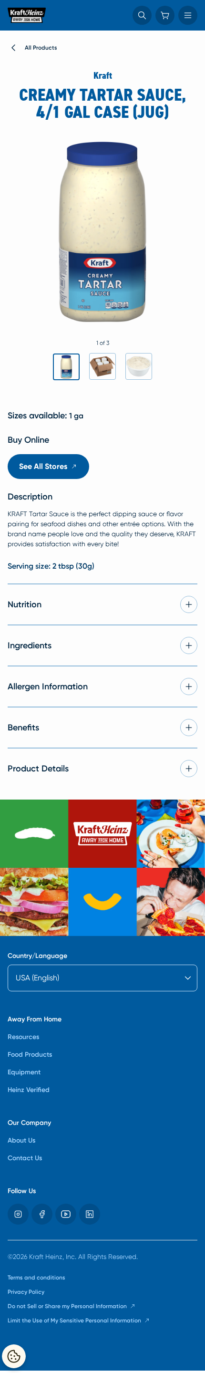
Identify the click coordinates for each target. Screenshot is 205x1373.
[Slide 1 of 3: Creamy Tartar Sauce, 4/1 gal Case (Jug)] (66, 367)
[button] (142, 15)
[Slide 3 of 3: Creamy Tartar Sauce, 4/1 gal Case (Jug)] (138, 366)
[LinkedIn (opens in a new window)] (89, 1214)
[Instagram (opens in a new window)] (18, 1214)
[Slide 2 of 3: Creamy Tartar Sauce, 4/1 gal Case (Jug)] (102, 366)
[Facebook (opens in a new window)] (41, 1214)
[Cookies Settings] (14, 1356)
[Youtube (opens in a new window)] (65, 1214)
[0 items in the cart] (164, 15)
